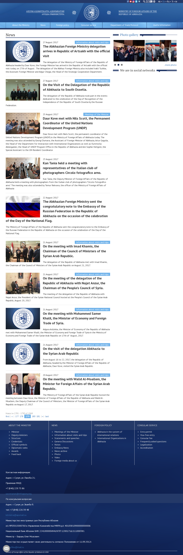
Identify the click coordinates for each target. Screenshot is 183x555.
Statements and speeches (66, 438)
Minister (15, 431)
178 (21, 416)
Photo (57, 454)
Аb (159, 1)
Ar (176, 1)
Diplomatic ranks (19, 447)
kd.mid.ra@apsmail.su (16, 515)
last (47, 416)
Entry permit (146, 431)
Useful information (162, 25)
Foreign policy (62, 25)
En (164, 1)
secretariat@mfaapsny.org (18, 493)
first (7, 416)
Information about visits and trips (92, 42)
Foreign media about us (65, 460)
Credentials (16, 441)
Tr (172, 1)
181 (38, 416)
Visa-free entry (147, 435)
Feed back (16, 454)
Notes (57, 444)
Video (57, 457)
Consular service (88, 25)
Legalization (146, 444)
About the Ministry (20, 25)
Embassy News (61, 447)
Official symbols (19, 444)
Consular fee (146, 438)
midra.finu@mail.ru (15, 547)
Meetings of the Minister (97, 114)
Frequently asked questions (153, 441)
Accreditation (146, 447)
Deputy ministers (19, 435)
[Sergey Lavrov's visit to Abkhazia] (161, 50)
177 (17, 416)
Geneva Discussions (63, 441)
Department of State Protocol (124, 25)
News (43, 25)
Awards (14, 451)
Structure (15, 438)
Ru (168, 1)
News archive (60, 451)
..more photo (170, 64)
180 (33, 416)
